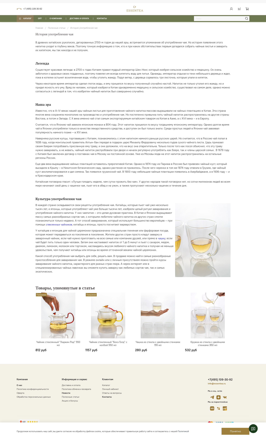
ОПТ (40, 18)
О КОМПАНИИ (56, 18)
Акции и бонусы (70, 400)
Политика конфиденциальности (33, 389)
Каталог (27, 18)
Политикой (183, 431)
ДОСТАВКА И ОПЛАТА (79, 18)
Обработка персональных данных (34, 396)
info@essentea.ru (217, 383)
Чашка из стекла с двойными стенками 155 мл (158, 343)
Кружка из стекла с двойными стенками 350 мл (207, 343)
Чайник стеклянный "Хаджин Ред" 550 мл (58, 343)
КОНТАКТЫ (102, 18)
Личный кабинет (110, 389)
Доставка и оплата (71, 385)
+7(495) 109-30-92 (220, 379)
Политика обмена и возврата (76, 389)
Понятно (235, 431)
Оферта (20, 393)
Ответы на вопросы (112, 393)
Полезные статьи (56, 27)
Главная (39, 27)
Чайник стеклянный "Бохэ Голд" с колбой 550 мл (108, 343)
